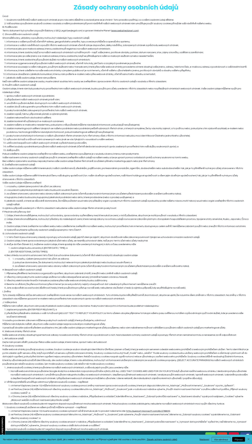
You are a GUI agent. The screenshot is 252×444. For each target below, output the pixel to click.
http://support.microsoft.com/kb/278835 (147, 411)
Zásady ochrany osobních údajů (162, 439)
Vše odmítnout (221, 439)
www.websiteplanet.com (125, 30)
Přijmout (239, 439)
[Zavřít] (248, 439)
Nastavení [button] (204, 439)
